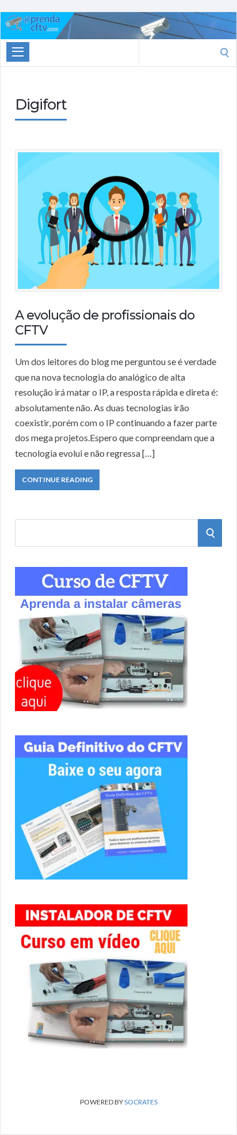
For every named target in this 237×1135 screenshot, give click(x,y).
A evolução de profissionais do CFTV (104, 322)
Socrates (141, 1102)
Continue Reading (57, 479)
